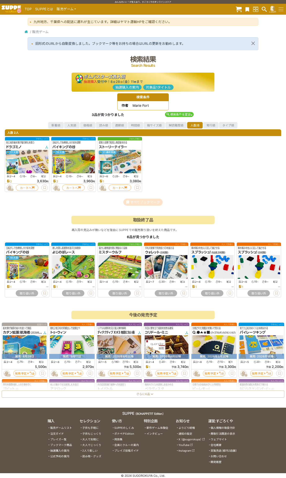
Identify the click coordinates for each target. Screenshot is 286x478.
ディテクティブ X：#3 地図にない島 (116, 332)
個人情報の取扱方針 (223, 427)
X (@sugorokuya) (190, 439)
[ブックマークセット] (247, 9)
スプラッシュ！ (201, 252)
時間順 (135, 125)
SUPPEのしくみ (124, 427)
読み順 (103, 125)
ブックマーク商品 (61, 445)
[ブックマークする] (44, 188)
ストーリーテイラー (113, 147)
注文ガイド (57, 433)
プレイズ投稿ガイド (126, 450)
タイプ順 (228, 125)
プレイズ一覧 (58, 439)
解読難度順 (176, 125)
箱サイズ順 (154, 125)
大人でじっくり (91, 445)
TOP (28, 9)
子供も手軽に (90, 427)
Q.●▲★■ (201, 332)
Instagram (185, 450)
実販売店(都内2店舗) (224, 450)
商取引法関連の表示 (223, 433)
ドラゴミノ (14, 147)
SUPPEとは (44, 9)
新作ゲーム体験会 (157, 427)
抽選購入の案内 (127, 87)
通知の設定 (185, 433)
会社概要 (216, 445)
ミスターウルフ (110, 252)
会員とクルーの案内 (126, 445)
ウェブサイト (219, 439)
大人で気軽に (90, 439)
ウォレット (152, 252)
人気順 (71, 125)
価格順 (87, 125)
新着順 (56, 125)
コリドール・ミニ (156, 332)
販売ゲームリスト (61, 427)
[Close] (253, 43)
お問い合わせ (219, 456)
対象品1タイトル (158, 87)
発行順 (210, 125)
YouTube (184, 445)
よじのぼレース (63, 252)
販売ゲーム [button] (65, 9)
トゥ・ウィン (58, 332)
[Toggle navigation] (281, 9)
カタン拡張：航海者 (16, 332)
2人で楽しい (90, 450)
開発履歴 (216, 462)
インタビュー (155, 433)
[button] (179, 114)
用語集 (118, 439)
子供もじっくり (91, 433)
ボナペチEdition (124, 433)
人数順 (195, 125)
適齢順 (119, 125)
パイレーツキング (253, 332)
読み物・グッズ (91, 456)
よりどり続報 (187, 427)
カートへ (26, 188)
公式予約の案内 (59, 456)
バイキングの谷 (63, 147)
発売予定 (21, 373)
